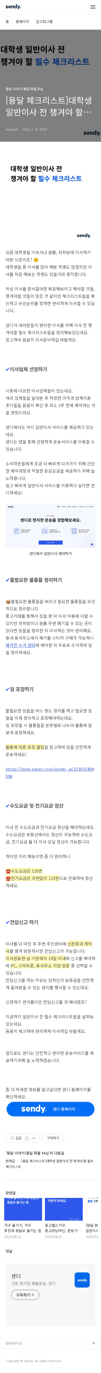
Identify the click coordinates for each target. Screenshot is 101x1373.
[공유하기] (26, 1138)
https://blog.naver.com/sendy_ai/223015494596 (50, 772)
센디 (16, 1275)
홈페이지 (22, 21)
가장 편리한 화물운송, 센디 (33, 1283)
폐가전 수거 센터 (20, 645)
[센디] (13, 7)
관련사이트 (14, 1343)
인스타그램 (44, 21)
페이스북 (12, 1361)
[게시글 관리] (33, 1138)
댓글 (9, 1251)
